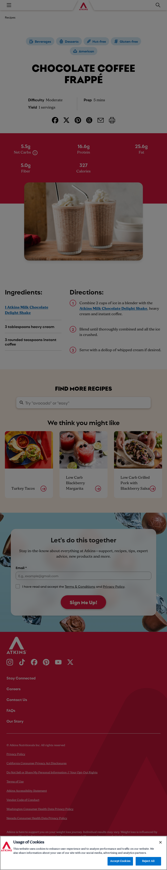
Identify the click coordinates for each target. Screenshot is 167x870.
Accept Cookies (120, 861)
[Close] (160, 842)
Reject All (148, 861)
